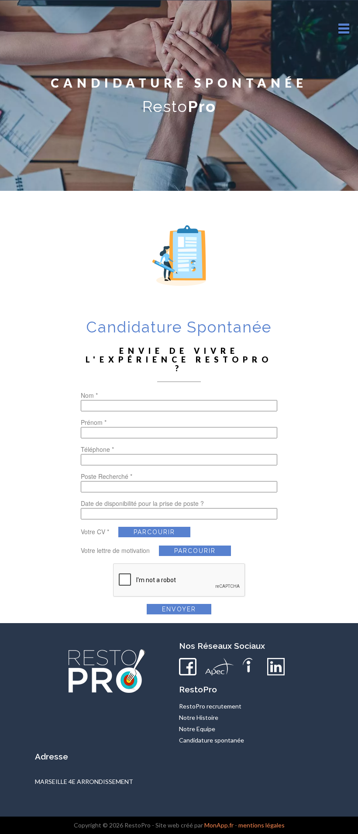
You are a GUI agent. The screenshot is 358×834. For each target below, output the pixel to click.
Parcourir (154, 532)
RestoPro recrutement (210, 706)
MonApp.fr (219, 825)
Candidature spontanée (211, 740)
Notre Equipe (197, 728)
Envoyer (179, 609)
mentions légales (261, 825)
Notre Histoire (198, 717)
